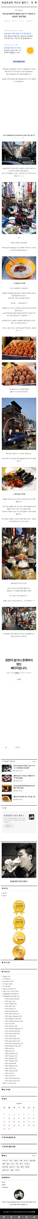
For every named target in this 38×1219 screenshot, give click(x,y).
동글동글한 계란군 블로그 (15, 2)
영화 (3, 1163)
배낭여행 (5, 1167)
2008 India (10, 1051)
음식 (21, 1163)
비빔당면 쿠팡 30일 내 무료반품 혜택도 (18, 34)
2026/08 (19, 1103)
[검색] (11, 1217)
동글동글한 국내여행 (11, 994)
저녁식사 (5, 1160)
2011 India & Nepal (12, 1038)
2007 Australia (10, 1063)
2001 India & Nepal (12, 1078)
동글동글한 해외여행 (11, 996)
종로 (8, 1163)
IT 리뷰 (6, 986)
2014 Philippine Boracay (14, 1021)
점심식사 (12, 1167)
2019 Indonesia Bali (12, 999)
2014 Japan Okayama (13, 1016)
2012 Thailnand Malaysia (14, 1028)
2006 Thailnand (11, 1071)
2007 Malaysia (11, 1058)
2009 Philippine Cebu (13, 1046)
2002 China (10, 1075)
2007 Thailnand (11, 1061)
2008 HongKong (11, 1053)
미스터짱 (32, 1212)
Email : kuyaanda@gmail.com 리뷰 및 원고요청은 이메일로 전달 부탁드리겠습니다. (15, 820)
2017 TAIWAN (11, 1004)
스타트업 (7, 979)
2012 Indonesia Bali (12, 1031)
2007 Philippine (11, 1066)
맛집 (18, 1167)
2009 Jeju (9, 1048)
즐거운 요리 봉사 (9, 989)
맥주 (10, 1160)
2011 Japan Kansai (12, 1080)
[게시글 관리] (11, 747)
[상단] (34, 1217)
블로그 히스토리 (9, 1083)
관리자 (5, 893)
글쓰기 (5, 895)
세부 (16, 1163)
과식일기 (20, 10)
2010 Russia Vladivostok (14, 1043)
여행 (21, 1160)
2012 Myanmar (11, 1026)
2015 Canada (10, 1008)
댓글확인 (30, 21)
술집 (12, 1170)
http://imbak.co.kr (9, 45)
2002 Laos (9, 1073)
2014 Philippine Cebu (13, 1018)
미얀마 (17, 1170)
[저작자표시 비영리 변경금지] (24, 747)
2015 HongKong (11, 1011)
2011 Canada (10, 1036)
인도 (12, 1163)
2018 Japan (10, 1001)
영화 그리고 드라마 (11, 991)
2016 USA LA (10, 1006)
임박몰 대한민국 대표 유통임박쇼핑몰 (12, 48)
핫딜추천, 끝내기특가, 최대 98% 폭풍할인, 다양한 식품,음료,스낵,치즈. (12, 52)
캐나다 (26, 1160)
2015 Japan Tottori (12, 1013)
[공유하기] (8, 747)
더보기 (34, 1155)
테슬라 (6, 976)
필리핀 (27, 1167)
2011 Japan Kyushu (12, 1041)
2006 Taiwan (10, 1068)
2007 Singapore (11, 1056)
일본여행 (32, 1160)
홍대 (22, 1167)
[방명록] (19, 1217)
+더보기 (34, 761)
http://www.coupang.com (11, 30)
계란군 (16, 1160)
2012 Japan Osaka (12, 1033)
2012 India (10, 1023)
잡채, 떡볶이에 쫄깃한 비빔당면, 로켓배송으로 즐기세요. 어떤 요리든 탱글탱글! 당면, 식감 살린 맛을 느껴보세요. (19, 37)
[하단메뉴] (26, 1217)
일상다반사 (8, 981)
